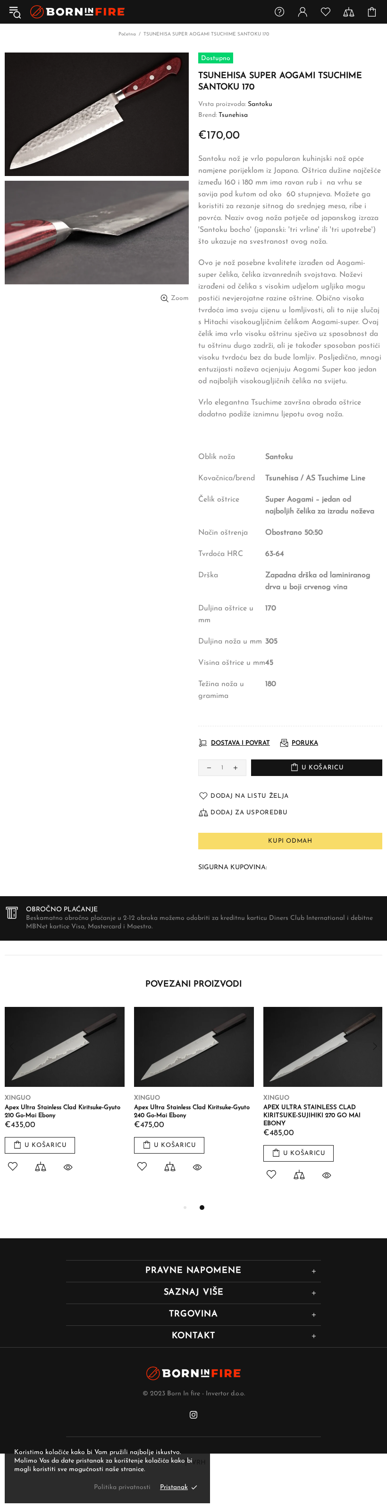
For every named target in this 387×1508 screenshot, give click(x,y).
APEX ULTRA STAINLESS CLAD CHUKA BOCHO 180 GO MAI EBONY (63, 1111)
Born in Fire (77, 12)
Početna (127, 34)
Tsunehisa (233, 115)
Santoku (260, 104)
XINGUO (18, 1098)
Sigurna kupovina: (232, 867)
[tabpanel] (64, 1100)
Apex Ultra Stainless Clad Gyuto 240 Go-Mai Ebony (320, 1111)
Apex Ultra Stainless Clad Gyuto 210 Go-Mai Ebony (190, 1111)
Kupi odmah (290, 841)
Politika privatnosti (122, 1487)
